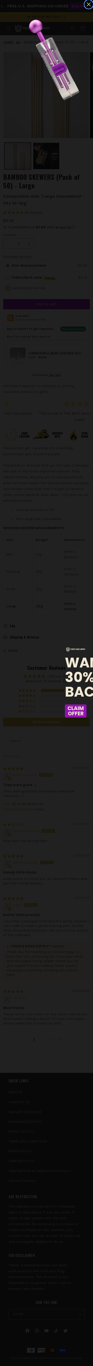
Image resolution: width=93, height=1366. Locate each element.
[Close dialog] (88, 4)
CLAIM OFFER (75, 711)
